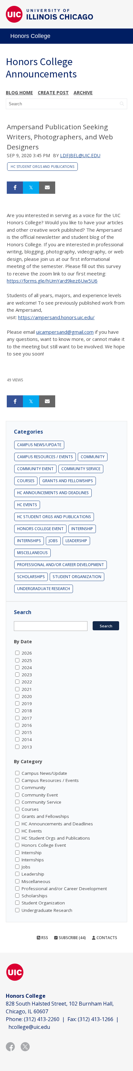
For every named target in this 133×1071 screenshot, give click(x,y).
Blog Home (19, 92)
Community (93, 457)
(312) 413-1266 (95, 1019)
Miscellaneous (32, 552)
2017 (27, 718)
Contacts (106, 937)
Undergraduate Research (43, 588)
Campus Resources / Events (45, 457)
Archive (83, 92)
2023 (27, 675)
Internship (82, 528)
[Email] (47, 187)
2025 (27, 660)
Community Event (35, 468)
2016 (27, 725)
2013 (27, 747)
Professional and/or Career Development (60, 564)
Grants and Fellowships (67, 480)
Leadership (76, 540)
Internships (29, 540)
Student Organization (77, 576)
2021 (27, 689)
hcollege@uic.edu (29, 1026)
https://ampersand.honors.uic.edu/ (56, 317)
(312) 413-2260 (41, 1019)
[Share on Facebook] (15, 187)
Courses (26, 480)
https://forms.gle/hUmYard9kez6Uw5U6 (52, 280)
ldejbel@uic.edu (80, 155)
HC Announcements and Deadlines (53, 492)
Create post (53, 92)
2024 (27, 667)
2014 (27, 739)
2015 (27, 732)
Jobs (53, 540)
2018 (27, 711)
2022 (27, 682)
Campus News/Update (39, 445)
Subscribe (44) (72, 937)
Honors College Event (40, 528)
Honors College (30, 36)
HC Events (27, 504)
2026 (27, 653)
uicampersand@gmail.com (65, 332)
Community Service (80, 468)
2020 (27, 696)
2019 (27, 703)
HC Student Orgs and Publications (42, 166)
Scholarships (31, 576)
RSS (44, 937)
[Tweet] (31, 187)
